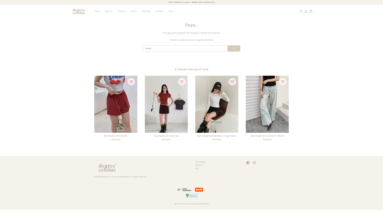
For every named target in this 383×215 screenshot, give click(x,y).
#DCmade (146, 11)
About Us (108, 11)
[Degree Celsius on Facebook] (248, 164)
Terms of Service (180, 204)
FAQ (170, 11)
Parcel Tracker (200, 162)
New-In (134, 11)
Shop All (121, 11)
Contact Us (199, 165)
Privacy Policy (192, 204)
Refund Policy (204, 204)
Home (97, 11)
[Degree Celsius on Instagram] (254, 164)
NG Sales (159, 11)
